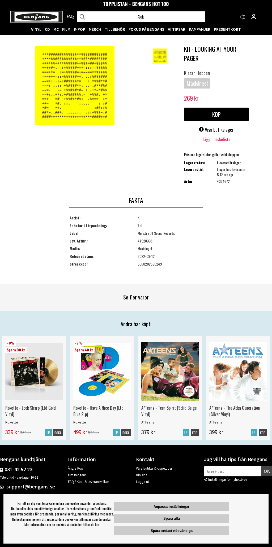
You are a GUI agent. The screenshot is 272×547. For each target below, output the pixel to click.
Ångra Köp (75, 468)
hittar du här (91, 524)
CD (47, 29)
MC (56, 29)
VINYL (36, 29)
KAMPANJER (199, 29)
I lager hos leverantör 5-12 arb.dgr (231, 172)
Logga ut (142, 481)
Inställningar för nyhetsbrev (227, 479)
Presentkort (227, 29)
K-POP (79, 29)
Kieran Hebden (197, 72)
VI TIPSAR (176, 29)
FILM (66, 29)
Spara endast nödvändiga (172, 531)
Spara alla (171, 518)
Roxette (11, 422)
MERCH (95, 29)
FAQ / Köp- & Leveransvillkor (88, 481)
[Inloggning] (253, 17)
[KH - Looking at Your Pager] (74, 86)
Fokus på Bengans (146, 29)
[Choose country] (243, 17)
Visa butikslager (219, 129)
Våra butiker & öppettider (154, 468)
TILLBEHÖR (115, 29)
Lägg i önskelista (216, 139)
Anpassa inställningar (171, 507)
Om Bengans (77, 475)
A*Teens (147, 422)
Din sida (141, 475)
